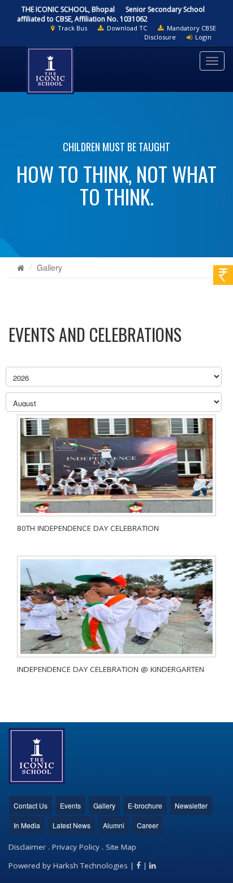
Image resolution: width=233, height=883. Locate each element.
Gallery (49, 267)
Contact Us (31, 805)
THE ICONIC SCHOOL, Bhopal (68, 9)
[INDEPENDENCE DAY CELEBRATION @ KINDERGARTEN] (116, 606)
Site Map (121, 847)
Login (202, 37)
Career (147, 825)
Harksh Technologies (90, 865)
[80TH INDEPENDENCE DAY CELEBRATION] (116, 465)
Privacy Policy (76, 847)
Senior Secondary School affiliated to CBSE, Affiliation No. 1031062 (111, 14)
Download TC (125, 28)
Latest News (71, 825)
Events (70, 805)
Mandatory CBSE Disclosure (180, 32)
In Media (27, 825)
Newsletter (191, 805)
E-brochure (145, 805)
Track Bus (70, 28)
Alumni (113, 825)
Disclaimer (27, 847)
